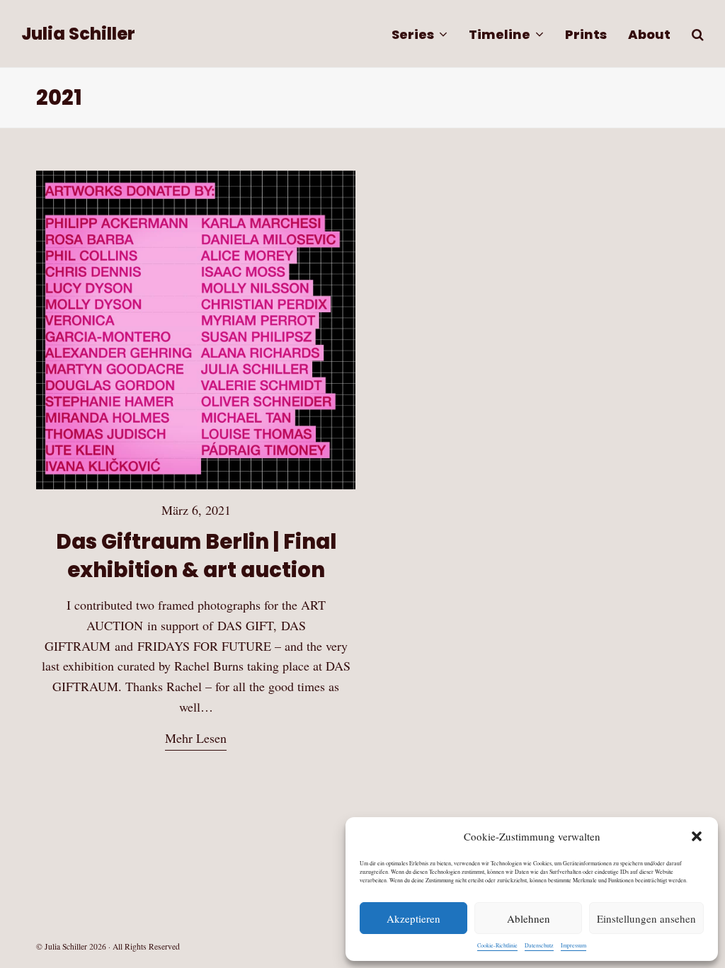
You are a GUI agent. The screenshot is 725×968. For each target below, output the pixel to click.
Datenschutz (539, 945)
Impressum (573, 945)
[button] (697, 836)
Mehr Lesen (196, 737)
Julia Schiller (78, 33)
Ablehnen (528, 918)
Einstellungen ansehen (646, 918)
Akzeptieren (413, 918)
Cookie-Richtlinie (497, 945)
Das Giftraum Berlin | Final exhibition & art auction (196, 555)
